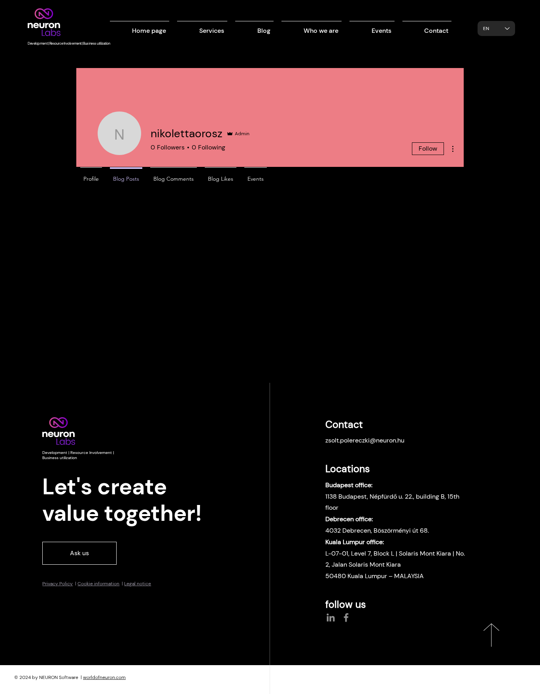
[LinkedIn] (330, 617)
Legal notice (137, 584)
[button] (202, 27)
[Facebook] (346, 617)
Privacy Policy (57, 584)
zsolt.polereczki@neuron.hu (364, 440)
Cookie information (98, 584)
